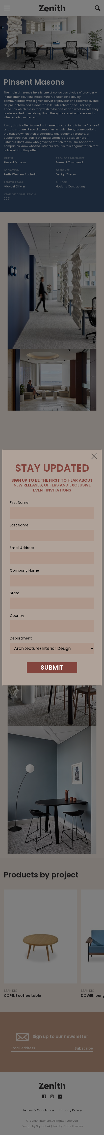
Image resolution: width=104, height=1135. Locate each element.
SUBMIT (52, 667)
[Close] (94, 456)
